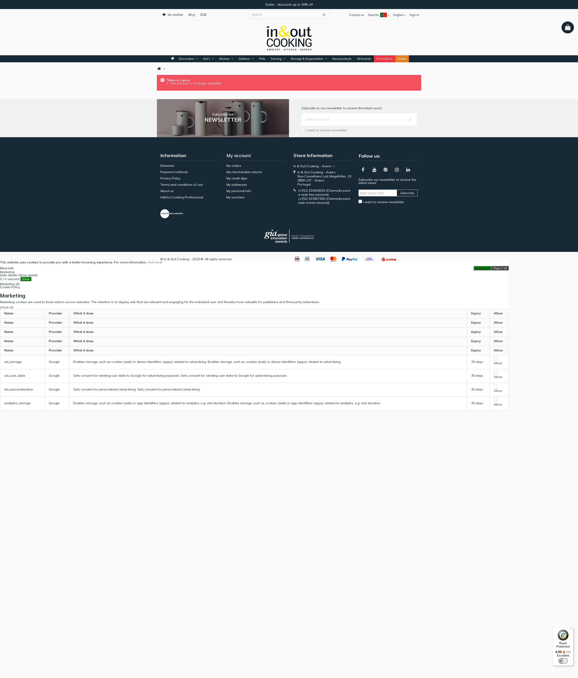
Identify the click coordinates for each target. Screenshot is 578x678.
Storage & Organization (307, 58)
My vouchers (235, 197)
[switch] (563, 661)
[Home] (159, 69)
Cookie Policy (10, 287)
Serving (276, 58)
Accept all (482, 268)
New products (342, 58)
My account (238, 155)
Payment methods (174, 172)
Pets (262, 58)
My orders (233, 166)
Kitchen (224, 58)
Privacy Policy (170, 178)
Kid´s (206, 58)
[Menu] (570, 630)
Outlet (402, 58)
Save (26, 279)
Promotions (385, 58)
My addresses (236, 185)
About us (167, 191)
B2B (203, 14)
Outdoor (244, 58)
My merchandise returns (244, 172)
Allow (498, 363)
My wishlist (175, 14)
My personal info (238, 191)
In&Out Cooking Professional (181, 197)
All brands (364, 58)
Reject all (500, 268)
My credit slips (236, 178)
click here (154, 262)
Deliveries (167, 166)
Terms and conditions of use (181, 185)
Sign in (414, 15)
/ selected (9, 279)
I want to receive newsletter (326, 130)
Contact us (356, 15)
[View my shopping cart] (568, 27)
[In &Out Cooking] (289, 37)
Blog (192, 14)
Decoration (186, 58)
